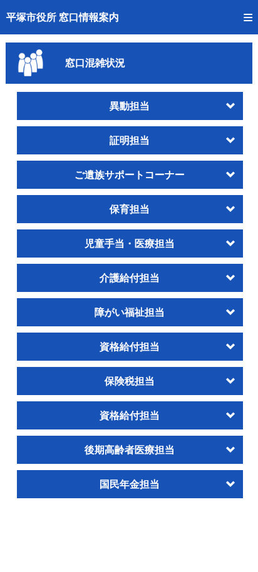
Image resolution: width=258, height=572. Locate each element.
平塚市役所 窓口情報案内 (62, 17)
